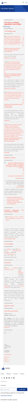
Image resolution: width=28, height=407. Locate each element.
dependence (11, 254)
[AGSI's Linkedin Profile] (9, 378)
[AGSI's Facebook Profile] (4, 378)
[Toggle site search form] (23, 2)
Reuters (9, 249)
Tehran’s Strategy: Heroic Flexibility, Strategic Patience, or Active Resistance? (14, 202)
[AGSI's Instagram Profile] (11, 378)
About (2, 374)
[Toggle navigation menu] (26, 2)
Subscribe (22, 389)
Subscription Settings (6, 395)
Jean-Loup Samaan (10, 141)
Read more (7, 57)
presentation (7, 285)
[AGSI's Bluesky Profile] (14, 378)
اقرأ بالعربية (13, 57)
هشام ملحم (18, 178)
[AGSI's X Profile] (2, 378)
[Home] (14, 368)
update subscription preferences (6, 360)
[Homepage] (4, 2)
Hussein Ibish (9, 51)
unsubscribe (6, 357)
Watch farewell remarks (9, 238)
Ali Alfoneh (8, 77)
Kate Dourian (9, 107)
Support (8, 374)
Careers (15, 374)
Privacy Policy (3, 381)
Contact (22, 374)
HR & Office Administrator (11, 311)
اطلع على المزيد (20, 186)
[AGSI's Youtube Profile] (7, 378)
